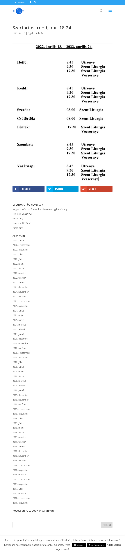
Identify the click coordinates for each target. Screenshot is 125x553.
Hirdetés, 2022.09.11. (22, 223)
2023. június (18, 240)
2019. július (17, 418)
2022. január (18, 282)
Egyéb (31, 33)
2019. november (20, 399)
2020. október (19, 348)
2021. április (18, 319)
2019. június (18, 423)
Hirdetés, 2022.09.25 (22, 213)
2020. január (18, 390)
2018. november (20, 455)
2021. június (18, 310)
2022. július (17, 254)
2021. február (19, 329)
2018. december (20, 451)
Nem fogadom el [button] (96, 545)
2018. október (19, 460)
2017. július (17, 488)
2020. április (18, 376)
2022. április (18, 268)
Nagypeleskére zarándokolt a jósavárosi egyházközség (39, 209)
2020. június (18, 366)
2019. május (18, 427)
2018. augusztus (20, 470)
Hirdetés (39, 33)
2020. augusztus (20, 357)
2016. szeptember (21, 498)
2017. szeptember (21, 479)
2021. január (18, 334)
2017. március (19, 493)
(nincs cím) (17, 218)
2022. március (19, 273)
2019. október (19, 404)
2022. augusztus (20, 249)
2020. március (19, 380)
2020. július (17, 362)
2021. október (19, 296)
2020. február (19, 385)
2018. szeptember (21, 465)
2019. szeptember (21, 409)
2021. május (18, 315)
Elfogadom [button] (79, 545)
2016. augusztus (20, 502)
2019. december (20, 395)
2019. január (18, 446)
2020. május (18, 371)
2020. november (20, 343)
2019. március (19, 437)
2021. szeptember (21, 301)
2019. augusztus (20, 413)
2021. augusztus (20, 305)
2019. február (19, 441)
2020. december (20, 338)
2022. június (18, 259)
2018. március (19, 474)
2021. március (19, 324)
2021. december (20, 287)
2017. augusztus (20, 484)
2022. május (18, 263)
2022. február (19, 277)
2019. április (18, 432)
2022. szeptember (21, 244)
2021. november (20, 291)
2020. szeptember (21, 352)
